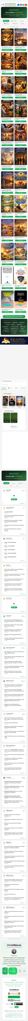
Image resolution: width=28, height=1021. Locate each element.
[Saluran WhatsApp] (23, 5)
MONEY (15, 1011)
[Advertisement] (14, 363)
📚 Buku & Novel (7, 322)
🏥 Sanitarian (19, 324)
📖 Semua (6, 20)
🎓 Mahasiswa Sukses (14, 326)
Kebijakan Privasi (15, 1013)
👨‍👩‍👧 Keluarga (6, 23)
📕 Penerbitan (22, 330)
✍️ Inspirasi (22, 322)
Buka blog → (14, 499)
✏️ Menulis (7, 328)
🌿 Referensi (5, 326)
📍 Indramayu (6, 330)
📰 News (22, 328)
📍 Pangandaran (14, 330)
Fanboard (20, 971)
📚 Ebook (10, 388)
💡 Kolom (13, 324)
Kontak (20, 1013)
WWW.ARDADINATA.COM (10, 982)
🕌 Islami (22, 23)
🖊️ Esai (7, 324)
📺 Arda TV (14, 333)
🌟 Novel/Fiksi (14, 23)
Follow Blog (5, 971)
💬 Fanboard (23, 388)
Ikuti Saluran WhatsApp (14, 971)
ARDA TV (22, 1011)
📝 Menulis (11, 485)
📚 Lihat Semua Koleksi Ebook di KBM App (14, 316)
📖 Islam (17, 485)
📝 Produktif (23, 326)
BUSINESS (11, 1011)
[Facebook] (18, 5)
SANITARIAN (7, 984)
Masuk (11, 1007)
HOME (5, 982)
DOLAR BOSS (7, 1011)
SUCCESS (18, 1011)
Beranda (14, 426)
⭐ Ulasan (16, 388)
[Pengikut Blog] (24, 970)
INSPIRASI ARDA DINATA (19, 982)
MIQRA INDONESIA (18, 986)
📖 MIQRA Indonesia (14, 328)
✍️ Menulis (22, 20)
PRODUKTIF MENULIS (10, 986)
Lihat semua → (22, 503)
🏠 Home (4, 388)
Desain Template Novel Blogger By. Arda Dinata (14, 1017)
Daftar (16, 1007)
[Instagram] (21, 5)
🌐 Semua (6, 483)
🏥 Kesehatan (14, 20)
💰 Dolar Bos (15, 322)
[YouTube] (26, 5)
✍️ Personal (13, 483)
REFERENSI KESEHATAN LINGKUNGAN (16, 984)
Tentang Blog (9, 1013)
